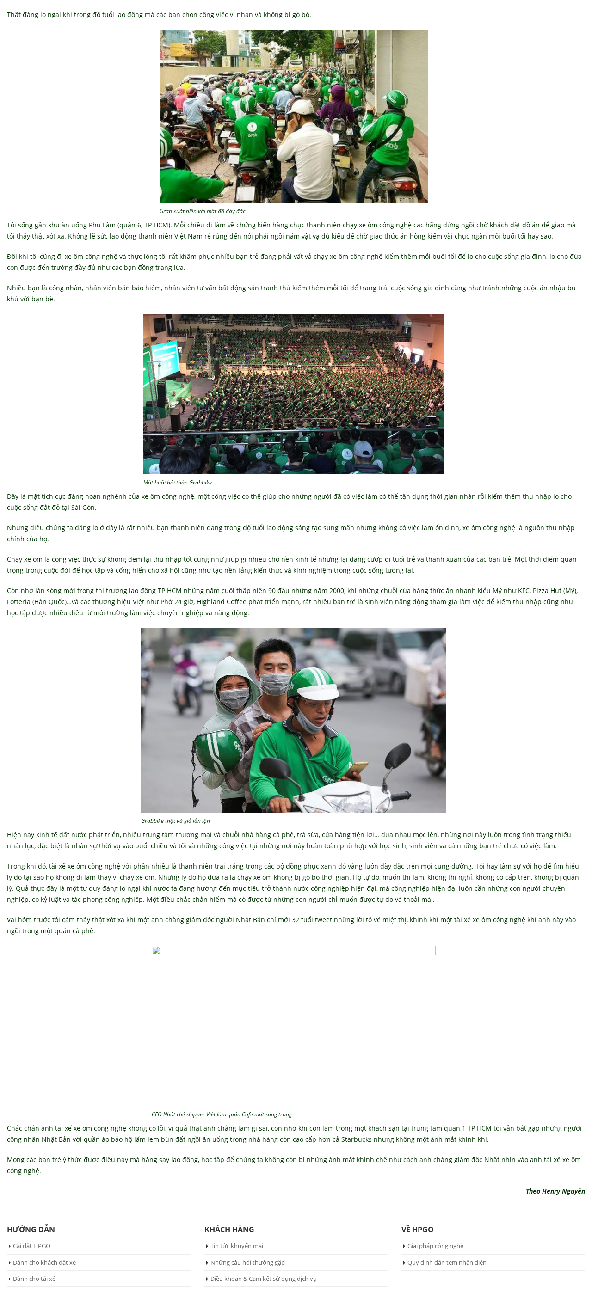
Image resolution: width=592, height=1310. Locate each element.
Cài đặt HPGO (31, 1246)
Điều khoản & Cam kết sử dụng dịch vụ (263, 1278)
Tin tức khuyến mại (236, 1246)
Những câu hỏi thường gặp (247, 1262)
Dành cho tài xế (34, 1278)
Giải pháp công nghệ (435, 1246)
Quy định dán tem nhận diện (447, 1262)
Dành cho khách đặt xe (44, 1262)
